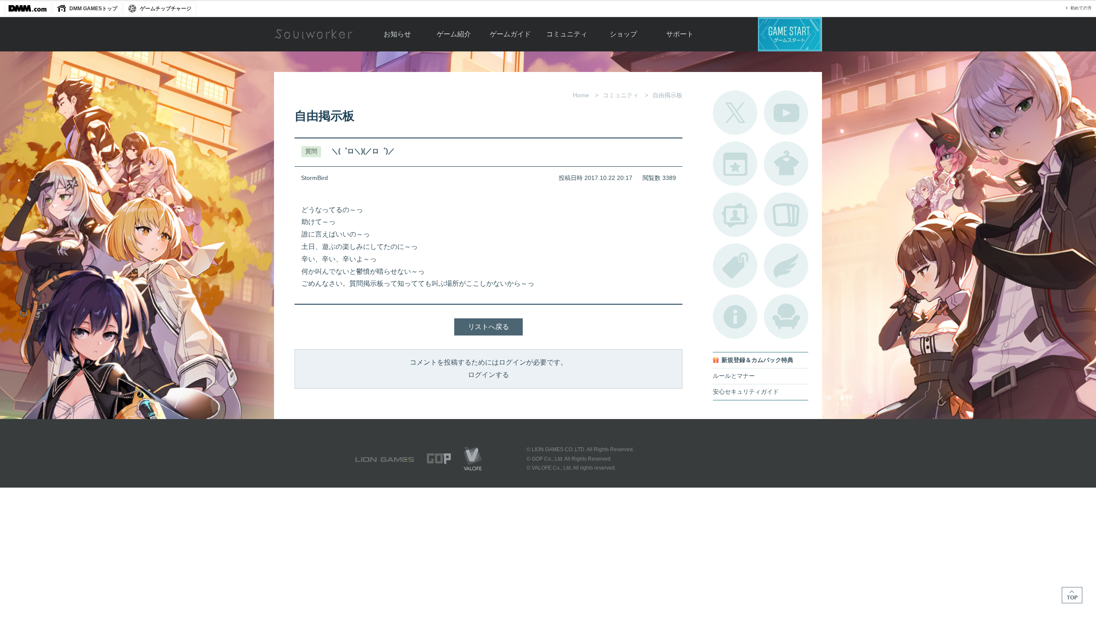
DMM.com (28, 8)
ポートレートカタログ (735, 214)
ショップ (623, 34)
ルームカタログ (786, 316)
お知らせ (397, 34)
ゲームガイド (510, 34)
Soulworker (313, 34)
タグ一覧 (735, 265)
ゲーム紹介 (454, 34)
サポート (680, 34)
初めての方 (1081, 8)
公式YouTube (786, 112)
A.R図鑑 (786, 214)
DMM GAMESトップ (93, 9)
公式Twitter (735, 112)
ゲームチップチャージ (165, 9)
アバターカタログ (786, 163)
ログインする (488, 374)
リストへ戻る (488, 326)
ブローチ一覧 (786, 265)
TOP (1072, 595)
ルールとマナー (734, 376)
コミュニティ (566, 34)
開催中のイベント (735, 163)
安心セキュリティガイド (746, 392)
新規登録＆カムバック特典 (757, 360)
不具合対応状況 (735, 316)
